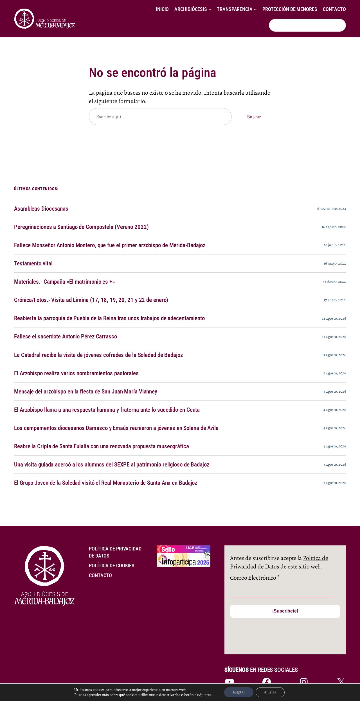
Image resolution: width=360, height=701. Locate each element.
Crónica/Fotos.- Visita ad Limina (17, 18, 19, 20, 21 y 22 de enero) (91, 300)
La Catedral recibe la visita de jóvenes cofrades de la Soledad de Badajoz (98, 355)
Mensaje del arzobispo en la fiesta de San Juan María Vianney (85, 391)
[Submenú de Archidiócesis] (210, 9)
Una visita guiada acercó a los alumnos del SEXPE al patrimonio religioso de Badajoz (111, 464)
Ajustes (270, 692)
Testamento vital (33, 263)
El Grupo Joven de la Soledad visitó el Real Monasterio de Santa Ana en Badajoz (105, 482)
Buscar (254, 116)
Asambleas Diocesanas (41, 208)
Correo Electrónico (255, 577)
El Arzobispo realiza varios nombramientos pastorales (76, 373)
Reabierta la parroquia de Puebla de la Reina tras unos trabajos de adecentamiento (109, 318)
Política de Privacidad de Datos (279, 562)
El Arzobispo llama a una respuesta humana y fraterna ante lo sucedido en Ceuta (107, 409)
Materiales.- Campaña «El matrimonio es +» (64, 281)
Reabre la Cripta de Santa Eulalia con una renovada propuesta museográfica (101, 446)
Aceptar (239, 692)
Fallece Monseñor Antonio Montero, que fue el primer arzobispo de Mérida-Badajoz (109, 245)
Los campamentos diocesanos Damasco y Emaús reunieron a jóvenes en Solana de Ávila (116, 428)
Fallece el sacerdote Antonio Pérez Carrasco (65, 336)
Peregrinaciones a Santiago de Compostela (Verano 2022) (81, 227)
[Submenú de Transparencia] (255, 9)
